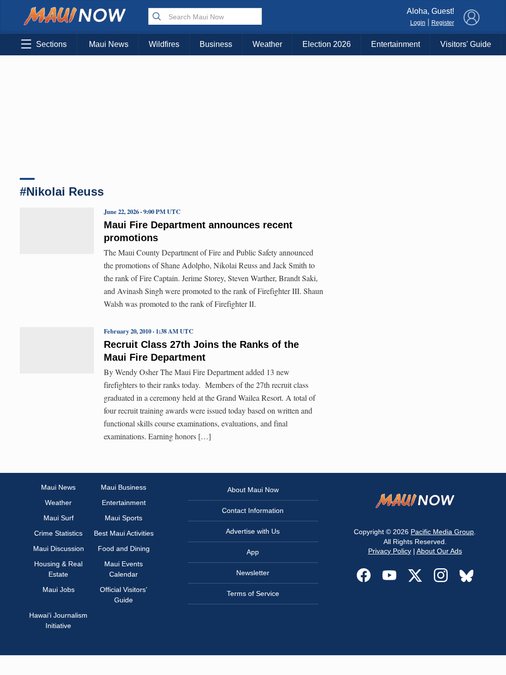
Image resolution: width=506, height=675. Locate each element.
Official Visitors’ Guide (123, 595)
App (253, 552)
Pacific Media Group (442, 532)
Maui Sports (123, 518)
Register (442, 22)
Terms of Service (253, 593)
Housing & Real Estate (58, 569)
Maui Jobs (58, 589)
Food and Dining (124, 548)
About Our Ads (439, 551)
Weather (267, 44)
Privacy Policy (389, 551)
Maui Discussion (58, 548)
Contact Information (253, 510)
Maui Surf (58, 518)
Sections (51, 44)
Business (216, 44)
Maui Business (123, 487)
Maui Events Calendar (123, 569)
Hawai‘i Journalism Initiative (58, 620)
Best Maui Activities (124, 533)
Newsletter (252, 573)
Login (417, 22)
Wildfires (164, 44)
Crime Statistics (58, 533)
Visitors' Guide (465, 44)
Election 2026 (326, 44)
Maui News (108, 44)
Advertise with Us (253, 531)
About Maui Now (253, 490)
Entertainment (395, 44)
